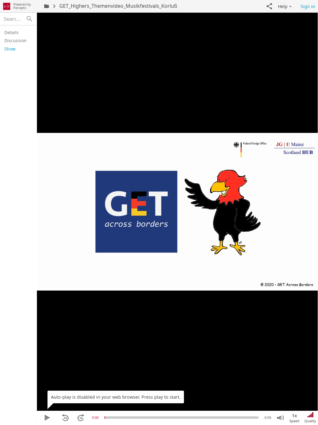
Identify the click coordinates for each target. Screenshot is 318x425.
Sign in (308, 6)
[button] (269, 6)
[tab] (17, 32)
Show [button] (10, 49)
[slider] (105, 418)
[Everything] (6, 6)
